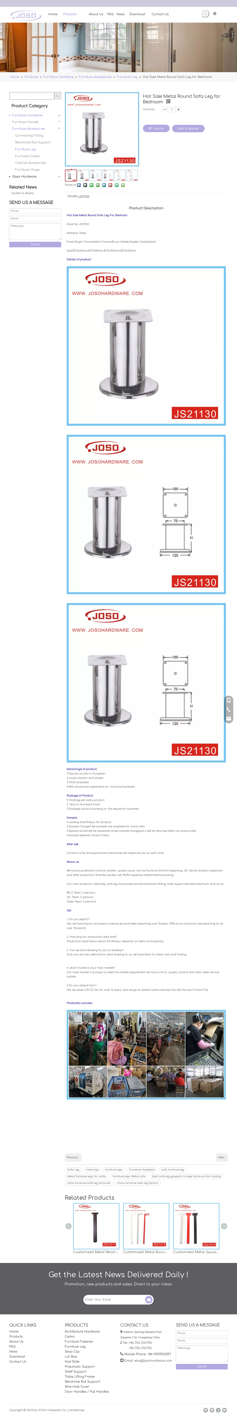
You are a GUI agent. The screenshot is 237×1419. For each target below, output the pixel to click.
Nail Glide (72, 1361)
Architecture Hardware (82, 1331)
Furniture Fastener (79, 1341)
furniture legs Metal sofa (129, 1176)
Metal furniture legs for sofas (86, 1176)
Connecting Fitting (29, 135)
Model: (73, 196)
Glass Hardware (24, 176)
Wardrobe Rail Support (33, 142)
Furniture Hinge (27, 169)
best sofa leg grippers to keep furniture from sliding (186, 1176)
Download (17, 1356)
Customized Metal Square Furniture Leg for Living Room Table (196, 1252)
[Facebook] (205, 1410)
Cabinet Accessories (30, 163)
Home (14, 1331)
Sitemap (78, 1410)
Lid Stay (71, 1356)
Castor (70, 1336)
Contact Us (17, 1361)
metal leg (92, 1169)
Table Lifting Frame (80, 1376)
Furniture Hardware (27, 115)
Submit (35, 244)
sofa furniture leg (172, 1169)
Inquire (158, 128)
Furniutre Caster (27, 156)
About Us (16, 1341)
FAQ (12, 1346)
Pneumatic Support (80, 1366)
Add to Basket (188, 128)
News (13, 1351)
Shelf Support (75, 1371)
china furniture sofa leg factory (137, 1183)
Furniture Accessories (28, 128)
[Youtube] (224, 1410)
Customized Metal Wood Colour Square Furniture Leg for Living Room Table (96, 1252)
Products (16, 1336)
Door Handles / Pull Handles (87, 1391)
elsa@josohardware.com (153, 1360)
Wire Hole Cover (77, 1386)
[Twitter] (218, 1410)
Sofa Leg (73, 1169)
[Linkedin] (212, 1410)
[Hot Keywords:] (206, 14)
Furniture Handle (25, 122)
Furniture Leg (25, 149)
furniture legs (113, 1169)
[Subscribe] (149, 1299)
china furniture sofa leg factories (89, 1183)
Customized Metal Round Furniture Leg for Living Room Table (146, 1252)
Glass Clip (72, 1351)
